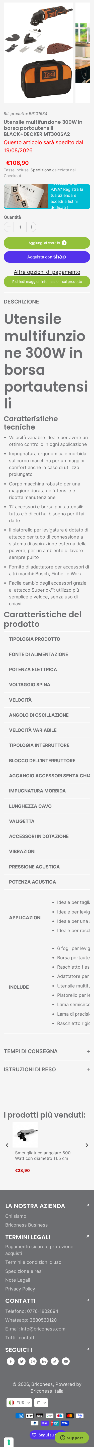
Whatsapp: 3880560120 (31, 1320)
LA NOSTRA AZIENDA (35, 1205)
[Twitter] (21, 1361)
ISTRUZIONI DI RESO (30, 1069)
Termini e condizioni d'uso (33, 1262)
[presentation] (7, 1145)
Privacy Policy (20, 1288)
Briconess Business (26, 1225)
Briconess (42, 1384)
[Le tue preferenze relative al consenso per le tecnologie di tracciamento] (9, 1442)
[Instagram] (32, 1361)
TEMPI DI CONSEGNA (31, 1051)
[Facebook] (10, 1361)
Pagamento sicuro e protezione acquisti (39, 1250)
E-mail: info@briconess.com (35, 1328)
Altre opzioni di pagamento (47, 272)
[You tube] (65, 1361)
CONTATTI (20, 1300)
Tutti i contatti (20, 1337)
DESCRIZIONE (21, 301)
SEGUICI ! (18, 1349)
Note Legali (17, 1280)
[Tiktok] (54, 1361)
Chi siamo (15, 1216)
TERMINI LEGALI (27, 1237)
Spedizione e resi (24, 1271)
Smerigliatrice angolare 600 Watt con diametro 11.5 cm (43, 1155)
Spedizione (41, 170)
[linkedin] (43, 1361)
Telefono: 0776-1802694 (31, 1311)
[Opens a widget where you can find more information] (71, 1438)
